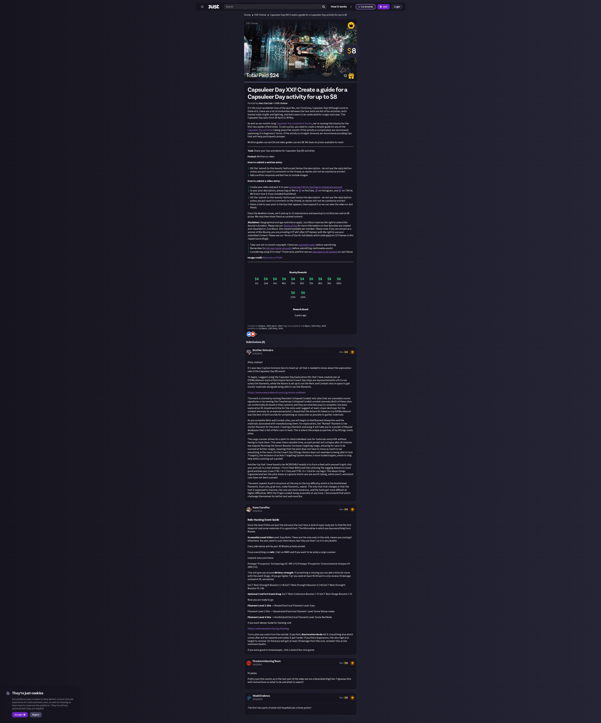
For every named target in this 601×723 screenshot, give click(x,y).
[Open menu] (202, 6)
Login (397, 6)
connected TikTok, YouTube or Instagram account (315, 187)
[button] (300, 424)
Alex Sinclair (265, 103)
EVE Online (260, 15)
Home (247, 15)
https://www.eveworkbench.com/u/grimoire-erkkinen (277, 392)
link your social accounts (279, 248)
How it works (339, 6)
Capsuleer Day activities (260, 130)
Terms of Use (290, 225)
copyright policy (307, 245)
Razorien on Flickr (273, 257)
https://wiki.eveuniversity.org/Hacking (268, 628)
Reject (35, 714)
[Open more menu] (351, 7)
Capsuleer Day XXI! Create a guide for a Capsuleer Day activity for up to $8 (308, 15)
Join (385, 6)
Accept (19, 714)
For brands (367, 6)
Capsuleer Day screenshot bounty (294, 123)
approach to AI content (324, 252)
